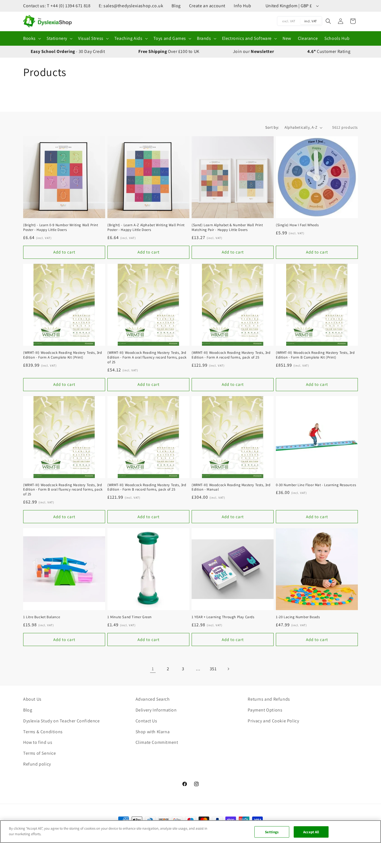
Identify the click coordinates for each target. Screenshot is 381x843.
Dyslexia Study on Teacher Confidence (61, 721)
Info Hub (242, 6)
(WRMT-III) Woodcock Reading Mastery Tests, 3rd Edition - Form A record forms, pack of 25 (231, 355)
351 (213, 669)
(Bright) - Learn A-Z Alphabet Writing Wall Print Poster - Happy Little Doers (146, 227)
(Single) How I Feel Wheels (297, 225)
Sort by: (272, 127)
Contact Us (146, 721)
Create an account (207, 6)
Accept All (311, 832)
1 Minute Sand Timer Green (129, 617)
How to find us (37, 742)
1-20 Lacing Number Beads (298, 617)
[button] (31, 38)
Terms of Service (39, 753)
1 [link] (153, 669)
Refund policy (37, 764)
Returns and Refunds (269, 699)
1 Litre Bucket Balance (41, 617)
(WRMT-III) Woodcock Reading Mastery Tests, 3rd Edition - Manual (231, 487)
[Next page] (228, 669)
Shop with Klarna (153, 732)
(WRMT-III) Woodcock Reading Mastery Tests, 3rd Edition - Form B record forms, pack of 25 (146, 487)
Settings (272, 832)
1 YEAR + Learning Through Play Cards (223, 617)
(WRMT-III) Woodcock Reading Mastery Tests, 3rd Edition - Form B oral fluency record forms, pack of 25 (63, 490)
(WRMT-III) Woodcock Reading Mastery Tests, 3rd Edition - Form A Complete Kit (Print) (62, 355)
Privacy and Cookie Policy (273, 721)
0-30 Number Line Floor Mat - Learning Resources (316, 485)
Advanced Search (153, 699)
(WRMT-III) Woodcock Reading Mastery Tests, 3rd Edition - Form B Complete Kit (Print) (315, 355)
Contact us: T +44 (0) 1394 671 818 (56, 6)
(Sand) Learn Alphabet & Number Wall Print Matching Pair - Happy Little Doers (227, 227)
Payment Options (265, 710)
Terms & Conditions (43, 732)
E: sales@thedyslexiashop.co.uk (131, 6)
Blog (176, 6)
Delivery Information (156, 710)
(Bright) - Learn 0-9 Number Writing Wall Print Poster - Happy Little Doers (60, 227)
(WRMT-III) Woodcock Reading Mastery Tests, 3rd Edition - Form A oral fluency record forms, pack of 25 (147, 357)
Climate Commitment (157, 742)
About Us (32, 699)
